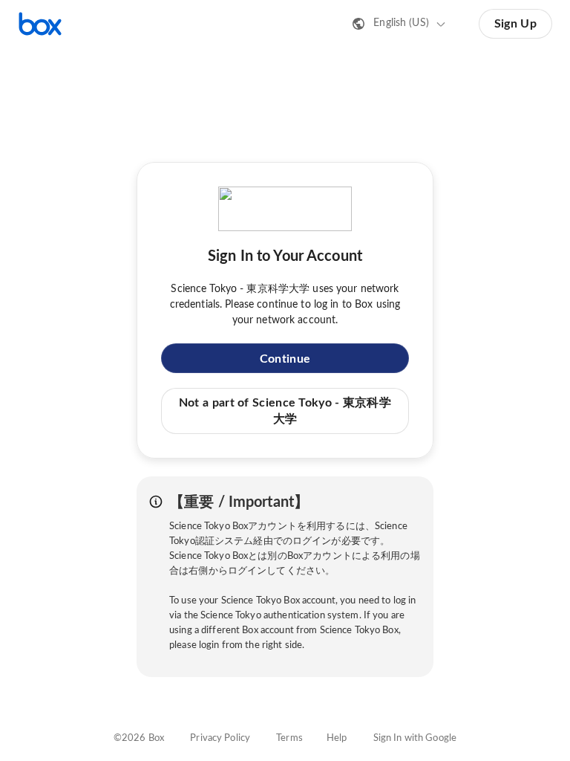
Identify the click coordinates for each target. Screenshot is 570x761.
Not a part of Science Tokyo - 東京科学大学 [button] (285, 411)
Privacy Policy (220, 738)
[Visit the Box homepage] (40, 24)
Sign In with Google (414, 738)
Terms (289, 738)
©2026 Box (139, 738)
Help (337, 738)
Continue (285, 359)
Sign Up (515, 24)
